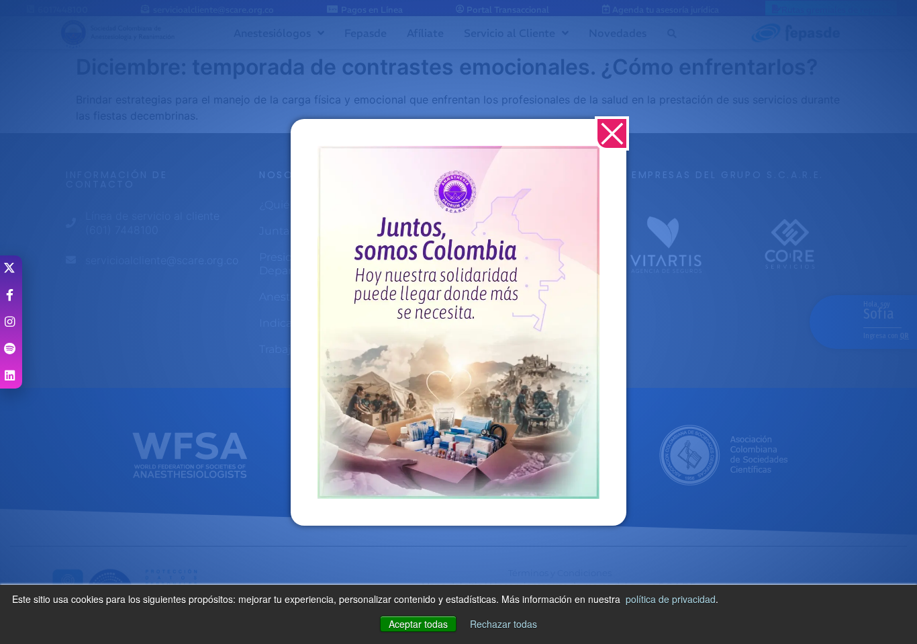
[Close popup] (611, 133)
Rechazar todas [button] (503, 624)
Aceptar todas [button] (418, 624)
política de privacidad (671, 599)
